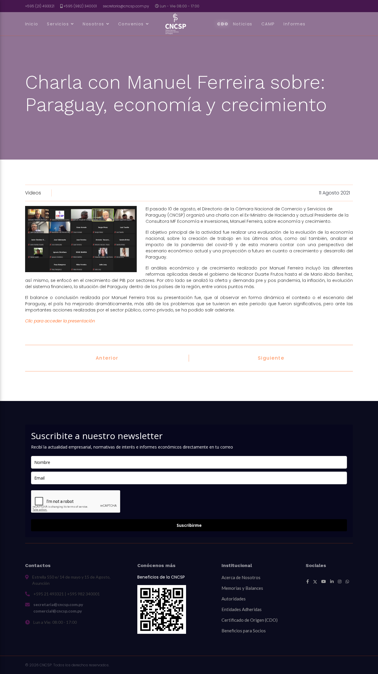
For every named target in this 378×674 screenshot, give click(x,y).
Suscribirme (189, 525)
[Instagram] (339, 581)
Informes (294, 24)
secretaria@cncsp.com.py (126, 6)
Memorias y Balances (242, 588)
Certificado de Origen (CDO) (249, 620)
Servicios (58, 24)
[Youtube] (323, 581)
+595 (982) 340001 (80, 6)
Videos (33, 192)
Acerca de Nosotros (240, 577)
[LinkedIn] (332, 581)
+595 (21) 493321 (39, 6)
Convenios (131, 24)
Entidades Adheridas (241, 609)
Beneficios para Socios (243, 630)
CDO (223, 24)
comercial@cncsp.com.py (57, 610)
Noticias (242, 24)
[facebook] (307, 581)
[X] (315, 581)
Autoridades (233, 598)
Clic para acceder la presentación (60, 321)
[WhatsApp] (347, 581)
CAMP (268, 24)
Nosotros (93, 24)
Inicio (31, 24)
